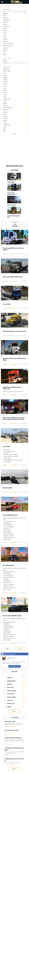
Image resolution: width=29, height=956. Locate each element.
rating (15, 225)
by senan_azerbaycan (10, 726)
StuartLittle (11, 694)
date (15, 223)
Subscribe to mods (14, 666)
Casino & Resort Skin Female (13, 737)
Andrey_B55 (10, 703)
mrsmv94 (10, 677)
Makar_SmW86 (11, 697)
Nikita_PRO (10, 687)
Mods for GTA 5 (11, 658)
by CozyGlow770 (9, 733)
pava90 (9, 706)
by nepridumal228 (9, 764)
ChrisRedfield (11, 681)
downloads (15, 226)
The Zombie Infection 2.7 (12, 730)
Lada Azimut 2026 (10, 721)
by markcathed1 (9, 744)
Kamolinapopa (11, 690)
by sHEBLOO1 (8, 754)
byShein (9, 684)
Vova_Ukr (10, 700)
